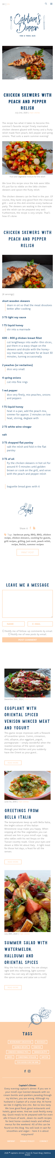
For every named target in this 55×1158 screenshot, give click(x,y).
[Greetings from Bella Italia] (27, 785)
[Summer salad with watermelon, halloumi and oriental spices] (27, 901)
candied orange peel (18, 1052)
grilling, (22, 541)
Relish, (23, 544)
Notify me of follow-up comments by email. (29, 631)
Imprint (11, 1141)
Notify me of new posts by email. (29, 634)
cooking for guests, (41, 537)
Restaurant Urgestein (20, 1042)
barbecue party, (22, 534)
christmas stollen (27, 1057)
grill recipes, (11, 541)
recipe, (15, 544)
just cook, (31, 541)
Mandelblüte (40, 1052)
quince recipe (21, 1047)
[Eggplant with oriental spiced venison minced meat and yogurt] (27, 683)
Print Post (27, 552)
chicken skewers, (21, 537)
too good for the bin (27, 1062)
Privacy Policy (27, 1141)
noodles (41, 1042)
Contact (44, 1141)
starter (37, 1047)
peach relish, (44, 541)
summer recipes (35, 544)
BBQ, (34, 534)
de (3, 4)
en (8, 4)
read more (13, 763)
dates (9, 1057)
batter (45, 1057)
